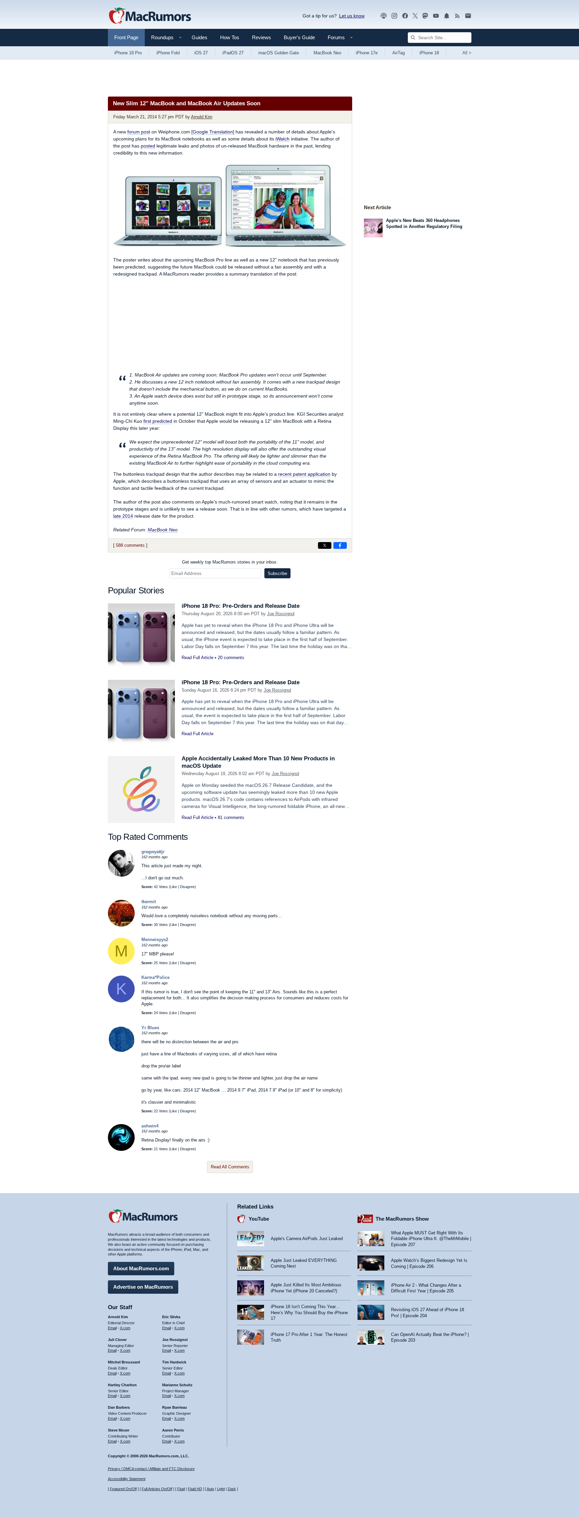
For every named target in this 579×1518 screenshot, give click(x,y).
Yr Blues (150, 1027)
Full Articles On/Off (157, 1489)
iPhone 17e (367, 52)
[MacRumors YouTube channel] (436, 15)
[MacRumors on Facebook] (405, 15)
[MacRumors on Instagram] (394, 15)
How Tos (229, 37)
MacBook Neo (327, 52)
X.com (125, 1328)
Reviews (261, 37)
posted (148, 146)
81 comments (231, 817)
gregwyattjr (153, 851)
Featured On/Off (123, 1489)
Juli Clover (117, 1340)
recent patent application (304, 474)
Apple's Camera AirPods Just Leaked (307, 1238)
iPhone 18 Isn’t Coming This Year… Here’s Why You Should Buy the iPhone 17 (309, 1312)
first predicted (157, 421)
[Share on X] (324, 545)
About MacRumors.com (141, 1268)
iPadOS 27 (233, 52)
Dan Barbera (119, 1407)
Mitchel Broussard (124, 1362)
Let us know (352, 15)
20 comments (231, 657)
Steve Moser (118, 1430)
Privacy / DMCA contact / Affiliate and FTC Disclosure (151, 1469)
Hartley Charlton (122, 1385)
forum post (138, 131)
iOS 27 (201, 52)
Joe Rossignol (281, 613)
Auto (210, 1489)
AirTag (398, 52)
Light (221, 1489)
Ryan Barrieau (174, 1407)
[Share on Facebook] (340, 545)
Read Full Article (197, 657)
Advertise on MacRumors (143, 1287)
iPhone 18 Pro (128, 52)
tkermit (148, 901)
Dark (232, 1489)
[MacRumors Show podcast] (383, 15)
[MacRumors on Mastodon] (425, 15)
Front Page (126, 37)
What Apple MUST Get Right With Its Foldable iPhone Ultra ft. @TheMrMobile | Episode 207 (431, 1238)
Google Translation (213, 131)
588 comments (130, 545)
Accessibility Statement (126, 1479)
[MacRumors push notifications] (446, 15)
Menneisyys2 (154, 939)
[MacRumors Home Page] (150, 16)
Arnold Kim (201, 116)
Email (112, 1328)
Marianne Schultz (177, 1385)
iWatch (282, 138)
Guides (199, 37)
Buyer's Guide (299, 37)
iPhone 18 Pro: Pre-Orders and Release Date (241, 606)
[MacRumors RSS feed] (457, 15)
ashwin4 (149, 1125)
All (466, 52)
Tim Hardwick (174, 1362)
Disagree (187, 887)
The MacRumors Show (402, 1219)
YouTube (259, 1219)
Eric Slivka (171, 1317)
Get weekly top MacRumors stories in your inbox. (230, 562)
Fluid (181, 1489)
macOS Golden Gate (278, 52)
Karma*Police (155, 977)
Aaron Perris (173, 1430)
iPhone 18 (429, 52)
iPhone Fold (168, 52)
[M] (121, 963)
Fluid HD (195, 1489)
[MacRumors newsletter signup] (468, 15)
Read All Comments (230, 1166)
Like (173, 887)
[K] (121, 1000)
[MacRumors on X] (415, 15)
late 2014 (123, 516)
